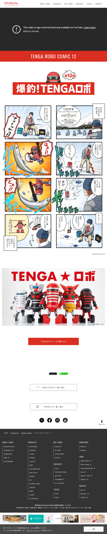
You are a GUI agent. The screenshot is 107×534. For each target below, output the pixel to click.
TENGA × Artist (85, 475)
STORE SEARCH (59, 454)
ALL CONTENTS (59, 483)
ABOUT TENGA (45, 4)
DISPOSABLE (33, 446)
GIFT (30, 480)
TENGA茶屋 (58, 479)
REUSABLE (32, 450)
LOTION (31, 454)
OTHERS (31, 495)
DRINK (31, 491)
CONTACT (98, 4)
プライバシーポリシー (33, 530)
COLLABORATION (34, 469)
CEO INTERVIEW (8, 461)
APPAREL (32, 476)
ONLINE (57, 446)
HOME (6, 433)
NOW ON (83, 446)
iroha (82, 472)
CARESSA (83, 479)
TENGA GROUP (85, 460)
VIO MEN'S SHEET (34, 483)
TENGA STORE (84, 464)
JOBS (5, 457)
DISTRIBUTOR (8, 454)
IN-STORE (58, 450)
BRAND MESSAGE (9, 446)
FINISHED (83, 450)
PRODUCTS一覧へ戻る (53, 406)
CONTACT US (84, 497)
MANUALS (83, 493)
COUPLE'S (32, 461)
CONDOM (32, 487)
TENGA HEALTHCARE (86, 468)
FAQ (81, 490)
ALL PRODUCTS (34, 498)
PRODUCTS (57, 4)
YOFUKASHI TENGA (61, 472)
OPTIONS (32, 457)
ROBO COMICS (26, 433)
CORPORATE (7, 450)
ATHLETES (58, 475)
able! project (33, 472)
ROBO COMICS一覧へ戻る (53, 387)
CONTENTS (79, 4)
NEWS (57, 493)
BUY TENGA (68, 4)
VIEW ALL (57, 457)
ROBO (31, 465)
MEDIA (57, 497)
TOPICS (89, 4)
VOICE (57, 468)
